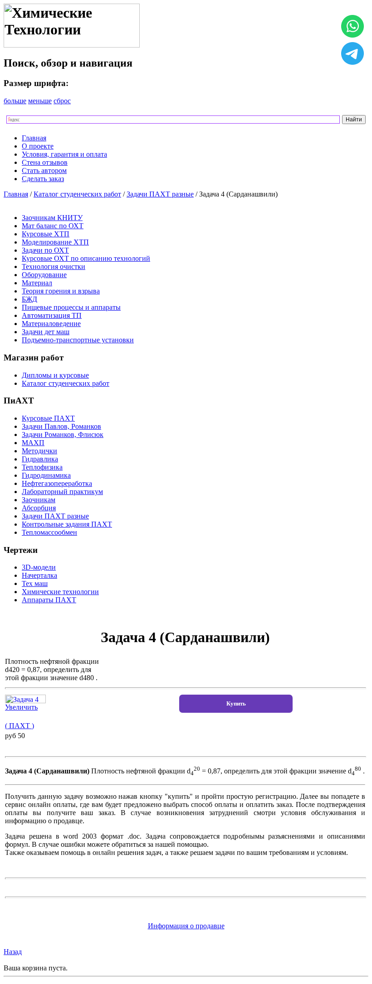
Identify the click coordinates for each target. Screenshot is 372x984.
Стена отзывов (45, 162)
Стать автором (44, 170)
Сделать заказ (43, 178)
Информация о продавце (186, 926)
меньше (40, 101)
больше (15, 101)
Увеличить (21, 707)
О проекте (38, 146)
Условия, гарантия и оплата (64, 154)
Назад (13, 951)
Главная (34, 138)
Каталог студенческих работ (77, 194)
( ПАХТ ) (19, 726)
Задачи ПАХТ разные (160, 194)
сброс (62, 101)
